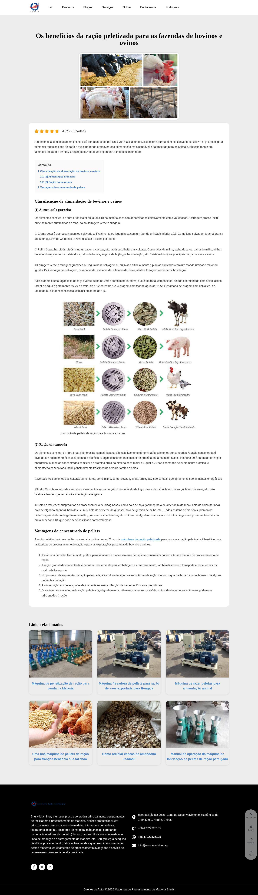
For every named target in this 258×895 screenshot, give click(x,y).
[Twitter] (42, 867)
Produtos (68, 7)
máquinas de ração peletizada (140, 539)
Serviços (107, 7)
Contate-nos (148, 7)
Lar (50, 7)
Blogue (87, 7)
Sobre (127, 7)
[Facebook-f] (34, 867)
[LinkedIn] (50, 867)
